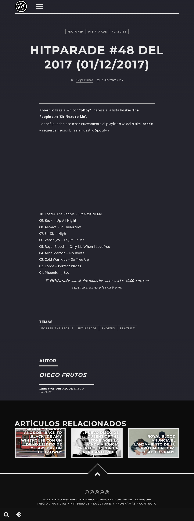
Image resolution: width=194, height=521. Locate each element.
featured (75, 31)
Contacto (148, 503)
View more (40, 443)
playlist (119, 31)
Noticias (59, 503)
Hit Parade (97, 31)
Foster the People (57, 328)
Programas (126, 503)
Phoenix (108, 328)
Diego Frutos (84, 80)
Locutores (102, 503)
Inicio (42, 503)
